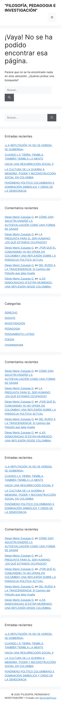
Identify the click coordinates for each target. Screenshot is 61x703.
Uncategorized (14, 344)
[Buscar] (9, 97)
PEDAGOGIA (12, 328)
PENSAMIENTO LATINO (19, 334)
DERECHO (11, 312)
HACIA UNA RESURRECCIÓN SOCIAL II (29, 164)
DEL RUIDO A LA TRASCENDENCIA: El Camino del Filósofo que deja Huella (30, 269)
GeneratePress (48, 697)
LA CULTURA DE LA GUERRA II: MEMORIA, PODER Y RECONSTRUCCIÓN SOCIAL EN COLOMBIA (30, 173)
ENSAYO (10, 318)
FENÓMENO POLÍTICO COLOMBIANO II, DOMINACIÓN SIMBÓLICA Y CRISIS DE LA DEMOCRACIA (30, 186)
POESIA (9, 339)
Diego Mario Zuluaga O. (19, 217)
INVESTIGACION (15, 323)
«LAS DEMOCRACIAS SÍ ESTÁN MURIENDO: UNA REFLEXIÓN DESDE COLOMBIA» (28, 282)
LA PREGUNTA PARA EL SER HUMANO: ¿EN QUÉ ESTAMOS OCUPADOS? (28, 238)
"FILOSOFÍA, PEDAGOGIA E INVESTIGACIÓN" (30, 8)
